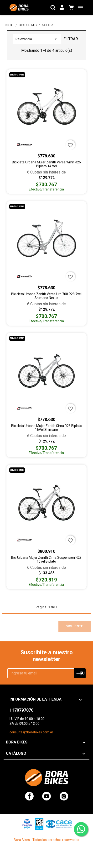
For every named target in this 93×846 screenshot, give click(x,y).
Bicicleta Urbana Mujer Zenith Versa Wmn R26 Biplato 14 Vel (46, 164)
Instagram (64, 796)
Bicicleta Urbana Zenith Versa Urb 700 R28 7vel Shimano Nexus (46, 296)
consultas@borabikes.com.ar (31, 732)
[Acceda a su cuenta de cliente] (62, 7)
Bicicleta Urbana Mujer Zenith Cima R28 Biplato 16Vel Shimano (46, 428)
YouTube (46, 796)
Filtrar (70, 39)
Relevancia (37, 39)
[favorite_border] (46, 106)
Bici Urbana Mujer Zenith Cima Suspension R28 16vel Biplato (46, 559)
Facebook (29, 796)
